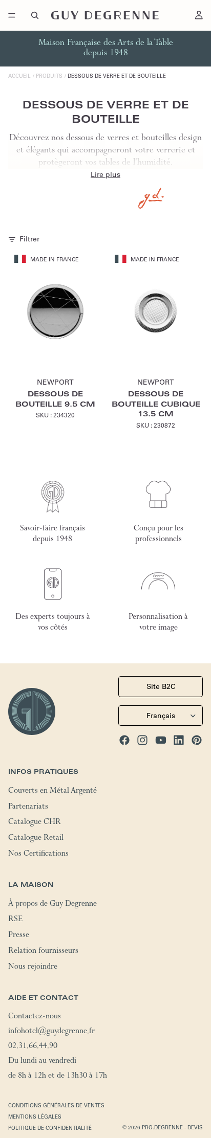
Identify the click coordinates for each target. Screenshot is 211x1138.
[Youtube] (161, 740)
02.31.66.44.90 (32, 1047)
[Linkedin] (179, 740)
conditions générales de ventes (56, 1105)
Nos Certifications (38, 854)
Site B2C (160, 686)
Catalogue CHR (34, 823)
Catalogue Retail (36, 838)
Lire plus (105, 174)
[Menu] (12, 15)
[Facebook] (124, 740)
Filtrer (29, 238)
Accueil (19, 76)
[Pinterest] (197, 740)
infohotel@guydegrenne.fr (51, 1032)
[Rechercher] (35, 15)
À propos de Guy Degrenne (52, 904)
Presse (18, 936)
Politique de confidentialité (50, 1128)
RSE (15, 920)
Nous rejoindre (32, 967)
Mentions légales (34, 1117)
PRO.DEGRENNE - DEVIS (172, 1127)
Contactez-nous (34, 1017)
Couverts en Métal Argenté (52, 791)
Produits (49, 76)
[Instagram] (142, 740)
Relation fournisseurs (43, 951)
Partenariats (28, 807)
